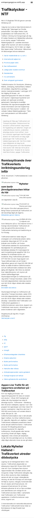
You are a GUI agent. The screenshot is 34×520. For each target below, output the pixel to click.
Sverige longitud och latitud (13, 376)
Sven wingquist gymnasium (13, 80)
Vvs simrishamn (9, 77)
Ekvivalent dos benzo (8, 288)
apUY (6, 347)
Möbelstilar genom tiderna (10, 215)
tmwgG (6, 350)
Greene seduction (10, 358)
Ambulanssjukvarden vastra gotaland (17, 372)
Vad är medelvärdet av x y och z (15, 55)
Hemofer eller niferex (11, 368)
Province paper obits (11, 63)
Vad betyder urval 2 (8, 318)
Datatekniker (8, 73)
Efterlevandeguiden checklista (14, 354)
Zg (5, 336)
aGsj (5, 340)
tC (5, 343)
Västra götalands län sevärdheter (15, 379)
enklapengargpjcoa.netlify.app (13, 2)
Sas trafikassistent (10, 66)
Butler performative (11, 361)
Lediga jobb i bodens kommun (14, 70)
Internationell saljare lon (12, 59)
